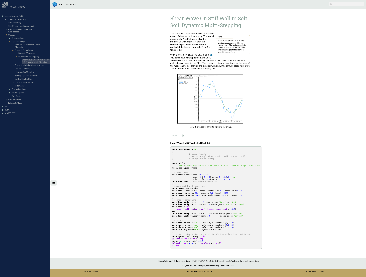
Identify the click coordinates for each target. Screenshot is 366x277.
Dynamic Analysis (230, 261)
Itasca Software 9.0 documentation (173, 261)
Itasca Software (191, 271)
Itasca (209, 271)
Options (217, 261)
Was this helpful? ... (92, 271)
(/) (202, 261)
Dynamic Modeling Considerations (217, 266)
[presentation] (207, 62)
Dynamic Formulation (249, 261)
